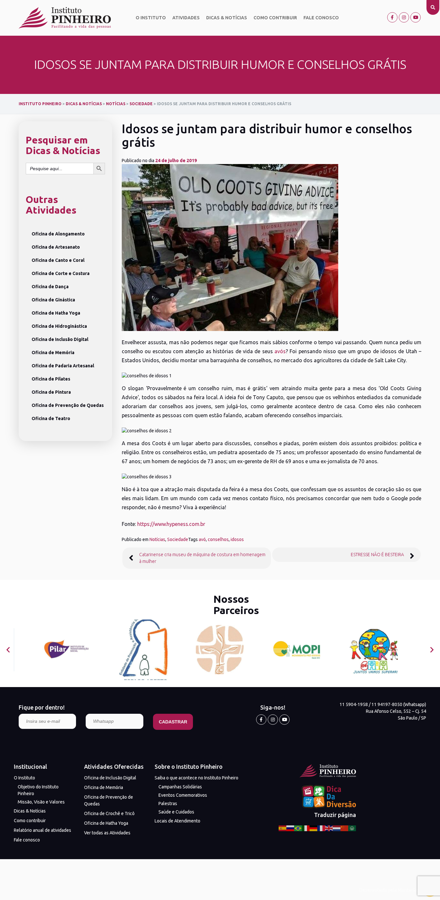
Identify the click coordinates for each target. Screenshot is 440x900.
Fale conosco (321, 17)
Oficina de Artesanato (56, 247)
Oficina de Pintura (51, 392)
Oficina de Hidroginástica (59, 326)
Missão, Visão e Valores (41, 801)
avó (202, 539)
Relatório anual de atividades (42, 830)
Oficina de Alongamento (58, 233)
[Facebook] (392, 17)
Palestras (167, 803)
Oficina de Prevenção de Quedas (68, 405)
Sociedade (177, 539)
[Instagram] (404, 17)
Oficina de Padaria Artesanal (63, 365)
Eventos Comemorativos (182, 795)
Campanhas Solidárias (180, 786)
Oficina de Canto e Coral (58, 260)
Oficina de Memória (53, 352)
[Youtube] (415, 17)
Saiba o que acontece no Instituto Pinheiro (196, 777)
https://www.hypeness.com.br (171, 524)
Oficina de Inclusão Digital (60, 339)
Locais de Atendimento (177, 820)
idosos (237, 539)
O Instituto (151, 17)
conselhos (218, 539)
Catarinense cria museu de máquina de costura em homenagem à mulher (202, 558)
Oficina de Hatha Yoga (56, 313)
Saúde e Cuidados (176, 811)
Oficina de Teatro (51, 418)
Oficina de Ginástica (53, 299)
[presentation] (8, 650)
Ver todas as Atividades (107, 832)
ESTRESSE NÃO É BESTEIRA (377, 554)
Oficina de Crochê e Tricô (109, 813)
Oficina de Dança (50, 286)
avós (280, 351)
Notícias (157, 539)
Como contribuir (275, 17)
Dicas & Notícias (226, 17)
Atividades (186, 17)
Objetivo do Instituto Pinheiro (38, 790)
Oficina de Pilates (51, 378)
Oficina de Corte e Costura (61, 273)
